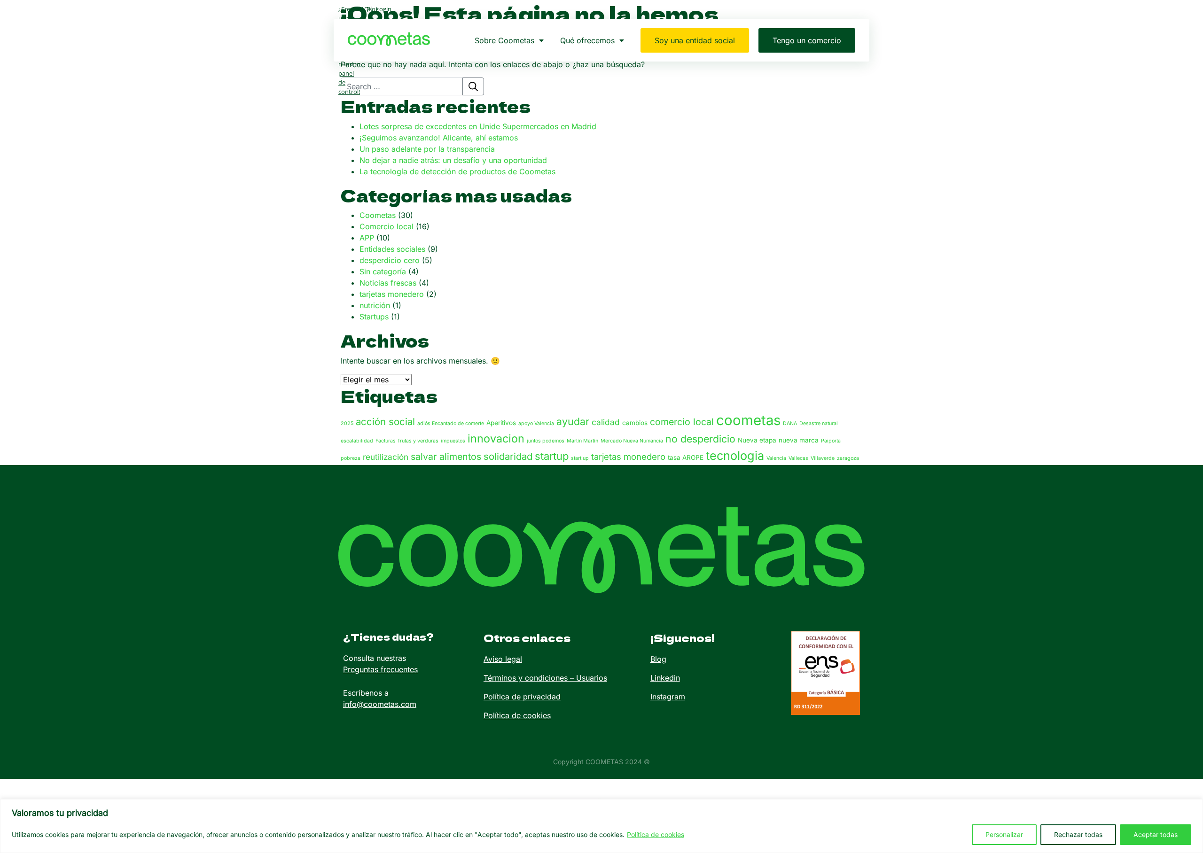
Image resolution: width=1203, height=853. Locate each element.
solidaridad (508, 456)
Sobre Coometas (504, 40)
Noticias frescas (387, 282)
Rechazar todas (1078, 834)
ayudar (572, 421)
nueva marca (799, 440)
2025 (347, 423)
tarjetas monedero (391, 294)
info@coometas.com (379, 704)
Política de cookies (655, 834)
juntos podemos (545, 441)
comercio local (682, 421)
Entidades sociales (392, 249)
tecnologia (735, 456)
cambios (635, 422)
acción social (385, 421)
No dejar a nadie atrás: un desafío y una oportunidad (453, 160)
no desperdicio (700, 439)
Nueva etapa (757, 440)
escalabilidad (357, 441)
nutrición (374, 305)
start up (580, 458)
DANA (790, 423)
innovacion (496, 438)
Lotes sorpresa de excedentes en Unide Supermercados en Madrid (477, 126)
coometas (748, 420)
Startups (374, 316)
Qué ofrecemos (587, 40)
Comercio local (386, 226)
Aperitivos (501, 422)
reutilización (385, 457)
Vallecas (798, 458)
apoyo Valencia (536, 423)
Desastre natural (818, 423)
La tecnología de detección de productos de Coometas (457, 171)
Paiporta (831, 441)
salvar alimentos (446, 456)
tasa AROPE (685, 457)
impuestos (453, 441)
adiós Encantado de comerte (450, 423)
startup (552, 456)
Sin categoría (382, 271)
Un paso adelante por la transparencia (427, 149)
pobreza (350, 458)
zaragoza (848, 458)
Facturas (385, 441)
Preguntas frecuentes (380, 669)
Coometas (377, 215)
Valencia (776, 458)
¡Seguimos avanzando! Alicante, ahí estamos (438, 137)
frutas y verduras (418, 441)
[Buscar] (473, 86)
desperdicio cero (389, 260)
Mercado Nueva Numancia (632, 441)
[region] (601, 826)
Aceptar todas (1155, 834)
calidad (606, 422)
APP (366, 237)
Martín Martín (582, 441)
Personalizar (1004, 834)
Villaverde (823, 458)
